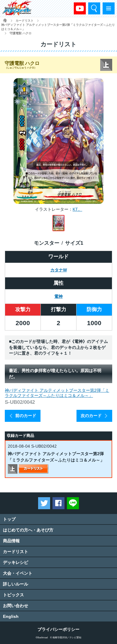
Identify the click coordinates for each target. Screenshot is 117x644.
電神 (58, 296)
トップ (9, 519)
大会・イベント (17, 573)
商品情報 (11, 540)
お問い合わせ (15, 605)
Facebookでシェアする (58, 503)
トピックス (13, 594)
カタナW (58, 270)
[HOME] (5, 20)
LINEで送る (73, 503)
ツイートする (44, 503)
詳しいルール (15, 584)
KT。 (77, 209)
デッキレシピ (15, 562)
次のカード (91, 415)
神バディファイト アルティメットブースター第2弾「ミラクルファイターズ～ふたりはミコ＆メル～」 (58, 27)
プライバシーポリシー (59, 629)
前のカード (25, 415)
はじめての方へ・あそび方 (28, 530)
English (11, 616)
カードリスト (25, 20)
